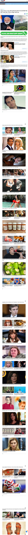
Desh (3, 9)
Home (1, 9)
